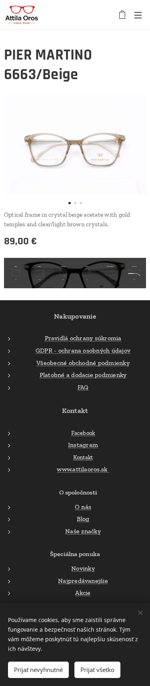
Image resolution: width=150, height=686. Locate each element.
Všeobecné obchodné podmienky (83, 363)
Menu (138, 15)
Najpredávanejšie (83, 580)
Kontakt (83, 457)
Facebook (83, 433)
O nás (83, 507)
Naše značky (83, 531)
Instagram (83, 445)
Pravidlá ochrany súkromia (83, 338)
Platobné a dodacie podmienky (83, 375)
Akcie (82, 592)
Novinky (83, 568)
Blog (83, 518)
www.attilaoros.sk (83, 469)
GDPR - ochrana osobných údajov (83, 350)
